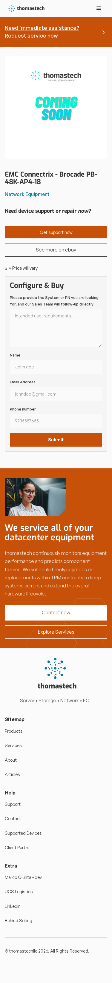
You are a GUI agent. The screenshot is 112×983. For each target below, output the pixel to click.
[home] (25, 8)
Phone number (23, 409)
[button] (98, 8)
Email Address (23, 381)
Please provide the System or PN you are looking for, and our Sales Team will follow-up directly (54, 300)
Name (15, 355)
